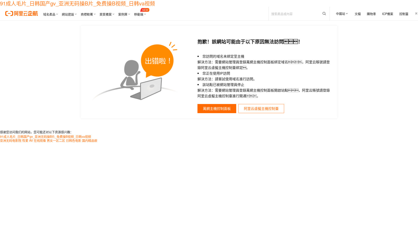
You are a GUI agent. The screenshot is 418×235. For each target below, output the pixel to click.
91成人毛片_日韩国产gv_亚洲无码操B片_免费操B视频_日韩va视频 (45, 136)
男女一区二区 (56, 140)
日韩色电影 (73, 140)
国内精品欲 (89, 140)
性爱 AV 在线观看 (34, 140)
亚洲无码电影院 (10, 140)
